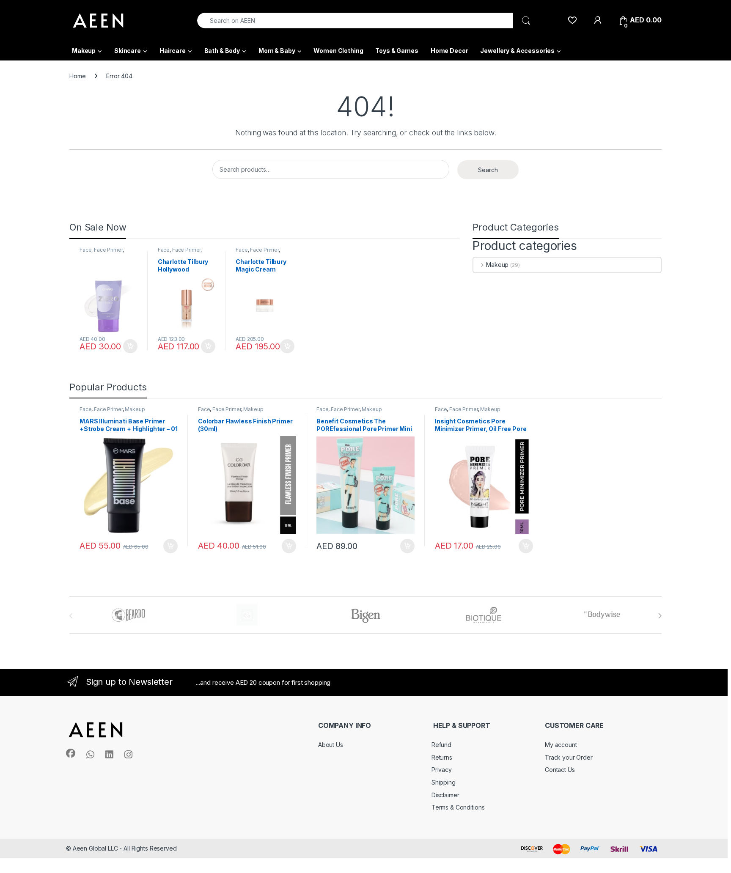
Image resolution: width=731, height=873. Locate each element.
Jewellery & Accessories (517, 50)
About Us (330, 744)
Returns (441, 757)
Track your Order (569, 757)
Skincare (127, 50)
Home (77, 76)
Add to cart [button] (130, 346)
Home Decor (449, 50)
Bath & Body (222, 50)
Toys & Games (396, 50)
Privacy (441, 769)
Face (85, 250)
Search (488, 169)
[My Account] (597, 20)
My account (561, 744)
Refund (441, 744)
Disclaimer (445, 795)
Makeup (84, 50)
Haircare (172, 50)
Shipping (443, 782)
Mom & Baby (276, 50)
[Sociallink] (70, 753)
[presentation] (660, 616)
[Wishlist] (572, 20)
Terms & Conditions (457, 807)
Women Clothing (338, 50)
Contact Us (560, 769)
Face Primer (108, 250)
